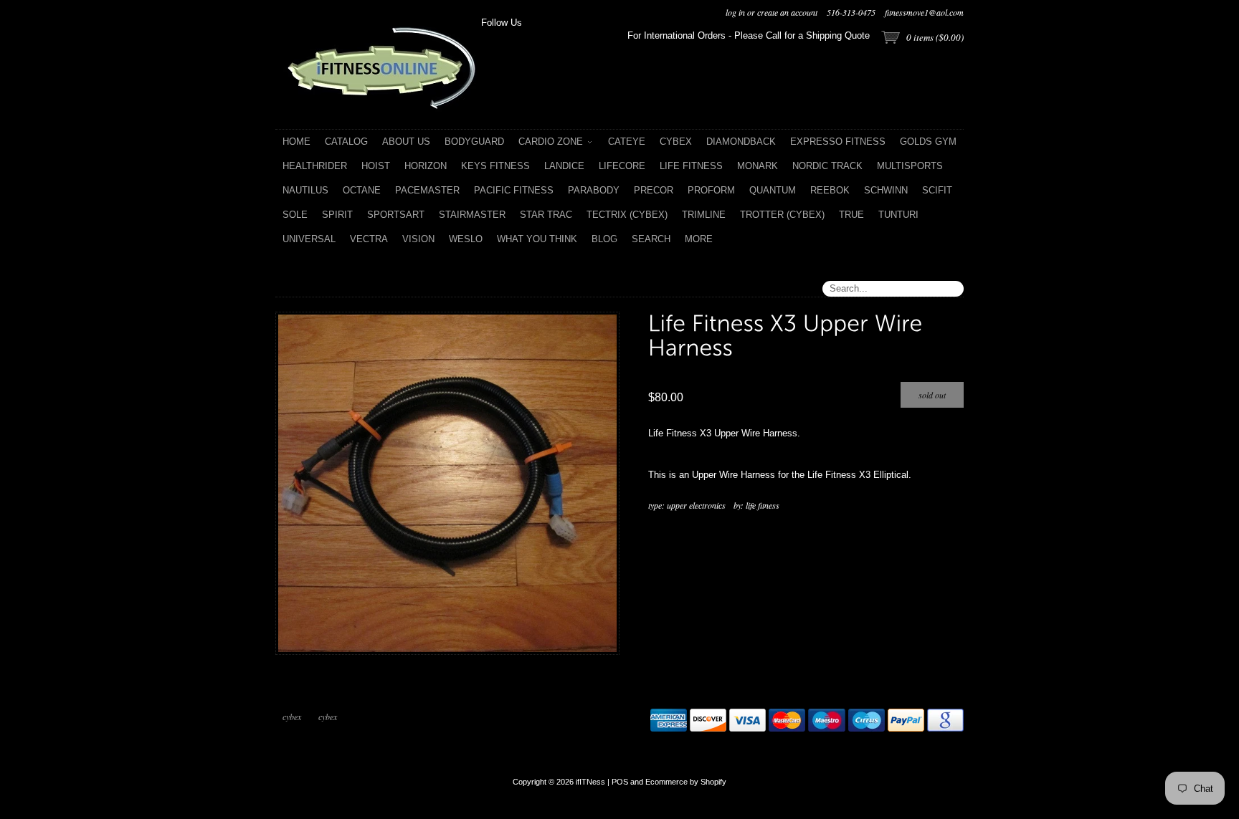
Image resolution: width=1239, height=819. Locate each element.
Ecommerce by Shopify (685, 781)
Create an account (787, 12)
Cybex (292, 716)
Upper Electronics (696, 505)
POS (620, 781)
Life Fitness (762, 505)
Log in (735, 12)
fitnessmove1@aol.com (924, 12)
